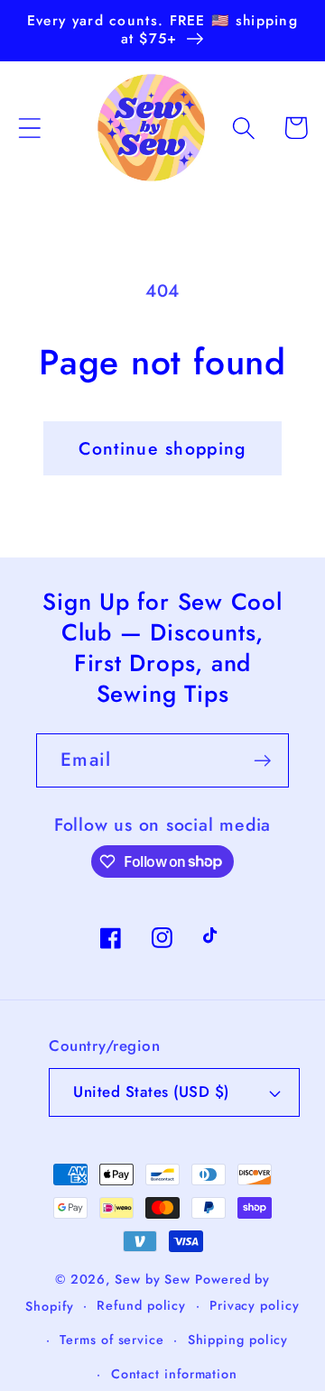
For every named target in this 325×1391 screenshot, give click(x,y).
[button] (29, 127)
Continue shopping (162, 448)
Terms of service (112, 1340)
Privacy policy (254, 1305)
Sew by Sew (152, 1279)
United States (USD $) (151, 1091)
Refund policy (141, 1305)
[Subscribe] (262, 760)
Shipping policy (238, 1340)
